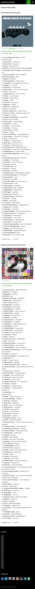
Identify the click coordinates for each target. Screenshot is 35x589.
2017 (2, 550)
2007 (2, 566)
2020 (2, 545)
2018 (2, 548)
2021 (2, 544)
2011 (2, 560)
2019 (2, 547)
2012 (2, 558)
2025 (2, 537)
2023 (2, 540)
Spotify (9, 51)
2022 (2, 542)
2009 (2, 563)
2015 (2, 553)
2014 (2, 555)
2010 (2, 561)
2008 (2, 564)
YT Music (5, 53)
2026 (2, 536)
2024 (2, 539)
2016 (2, 552)
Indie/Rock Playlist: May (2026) (10, 12)
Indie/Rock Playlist (8, 2)
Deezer (21, 51)
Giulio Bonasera (12, 48)
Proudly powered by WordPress (8, 586)
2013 (2, 556)
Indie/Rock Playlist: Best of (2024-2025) (13, 245)
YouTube (15, 51)
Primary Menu (33, 2)
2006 (2, 568)
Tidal (10, 53)
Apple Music (28, 51)
